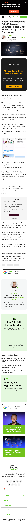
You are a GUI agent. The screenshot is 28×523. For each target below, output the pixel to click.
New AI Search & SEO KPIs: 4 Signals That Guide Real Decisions (13, 430)
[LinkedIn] (10, 481)
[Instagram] (12, 484)
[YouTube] (14, 481)
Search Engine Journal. (16, 519)
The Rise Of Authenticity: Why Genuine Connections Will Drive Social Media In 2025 (13, 360)
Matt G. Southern (12, 37)
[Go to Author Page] (3, 37)
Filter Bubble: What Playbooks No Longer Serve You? (11, 371)
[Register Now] (14, 419)
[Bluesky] (9, 484)
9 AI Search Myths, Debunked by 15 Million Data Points (13, 452)
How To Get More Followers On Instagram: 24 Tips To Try (11, 366)
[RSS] (19, 484)
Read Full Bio (14, 290)
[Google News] (7, 481)
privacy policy (12, 345)
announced (16, 103)
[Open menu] (3, 17)
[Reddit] (15, 484)
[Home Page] (11, 17)
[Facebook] (17, 481)
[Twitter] (20, 481)
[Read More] (14, 442)
